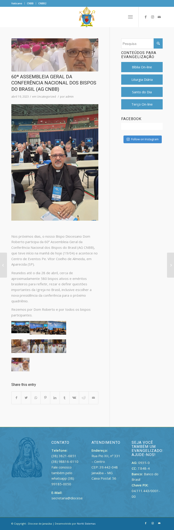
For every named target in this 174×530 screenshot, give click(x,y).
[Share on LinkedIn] (55, 398)
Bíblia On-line (142, 67)
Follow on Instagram (145, 139)
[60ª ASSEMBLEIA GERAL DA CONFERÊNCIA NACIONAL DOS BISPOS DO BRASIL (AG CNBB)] (54, 54)
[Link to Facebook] (145, 16)
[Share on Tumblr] (64, 398)
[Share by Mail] (93, 398)
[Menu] (130, 17)
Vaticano (16, 3)
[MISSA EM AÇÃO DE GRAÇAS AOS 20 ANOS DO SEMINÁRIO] (170, 265)
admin (69, 97)
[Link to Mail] (159, 16)
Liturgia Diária (142, 79)
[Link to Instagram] (152, 16)
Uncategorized (46, 97)
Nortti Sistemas (86, 523)
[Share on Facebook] (16, 398)
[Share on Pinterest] (45, 398)
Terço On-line (142, 104)
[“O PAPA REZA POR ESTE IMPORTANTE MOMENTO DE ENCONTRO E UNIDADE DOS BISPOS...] (3, 265)
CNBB (30, 3)
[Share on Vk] (74, 398)
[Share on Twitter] (26, 398)
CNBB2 (42, 3)
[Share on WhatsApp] (35, 398)
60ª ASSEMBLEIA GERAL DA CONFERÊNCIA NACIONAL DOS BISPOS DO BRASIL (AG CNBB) (53, 83)
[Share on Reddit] (83, 398)
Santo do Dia (142, 92)
